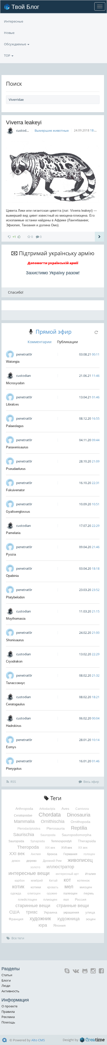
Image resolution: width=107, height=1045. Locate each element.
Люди (5, 985)
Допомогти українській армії (53, 263)
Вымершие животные (52, 130)
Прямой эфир (53, 331)
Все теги (17, 938)
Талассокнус (15, 683)
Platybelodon (15, 597)
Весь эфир (91, 781)
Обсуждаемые (15, 44)
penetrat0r (24, 354)
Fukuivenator (15, 490)
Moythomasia (15, 618)
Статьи (6, 975)
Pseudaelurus (16, 469)
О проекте (9, 1006)
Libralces (12, 404)
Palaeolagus (15, 426)
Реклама (8, 1017)
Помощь (8, 1022)
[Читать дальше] (99, 237)
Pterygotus (14, 768)
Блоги (6, 980)
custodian (23, 130)
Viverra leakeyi (24, 122)
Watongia (12, 361)
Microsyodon (15, 383)
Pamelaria (13, 533)
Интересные (13, 21)
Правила (8, 1011)
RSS (13, 781)
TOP (7, 55)
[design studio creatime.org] (92, 1040)
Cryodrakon (14, 661)
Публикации (67, 341)
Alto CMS (38, 1040)
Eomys (11, 747)
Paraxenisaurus (17, 447)
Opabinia (12, 576)
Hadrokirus (13, 726)
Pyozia (11, 554)
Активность (10, 991)
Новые (9, 32)
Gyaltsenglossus (18, 511)
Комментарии (40, 341)
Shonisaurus (15, 640)
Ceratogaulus (15, 704)
